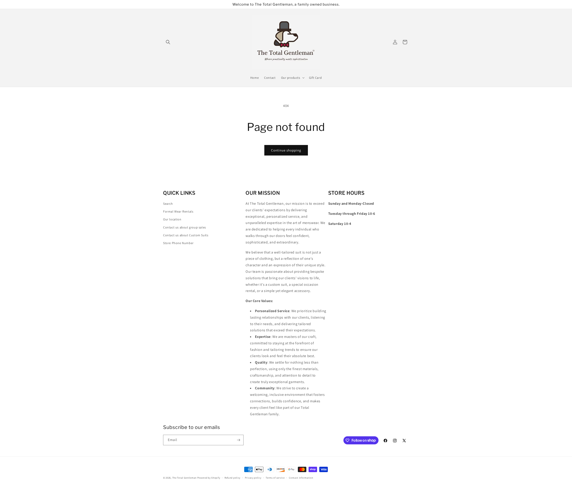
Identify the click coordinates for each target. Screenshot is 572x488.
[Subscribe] (238, 440)
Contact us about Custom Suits (185, 235)
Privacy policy (253, 477)
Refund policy (232, 477)
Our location (172, 219)
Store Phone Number (178, 243)
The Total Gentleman (184, 477)
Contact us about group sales (184, 227)
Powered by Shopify (208, 477)
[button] (168, 42)
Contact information (301, 477)
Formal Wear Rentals (178, 211)
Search (168, 204)
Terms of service (275, 477)
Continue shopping (286, 150)
